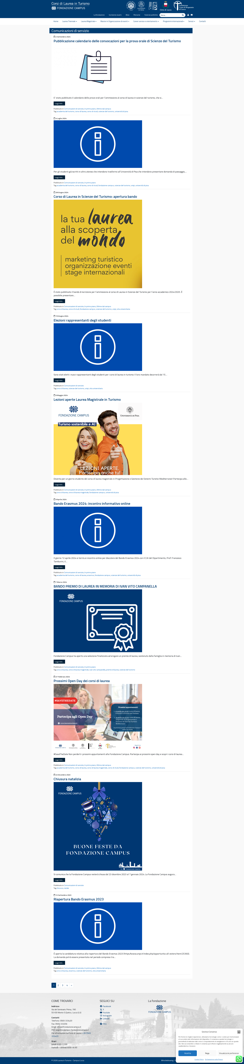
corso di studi (92, 111)
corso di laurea (80, 111)
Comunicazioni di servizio (74, 108)
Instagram (107, 1015)
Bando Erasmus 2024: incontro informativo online (92, 503)
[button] (239, 1032)
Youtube (106, 1012)
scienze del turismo (106, 111)
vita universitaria (123, 309)
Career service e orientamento (145, 21)
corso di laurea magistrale (79, 492)
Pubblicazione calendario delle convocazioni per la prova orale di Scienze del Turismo (117, 41)
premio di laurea (112, 669)
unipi (133, 185)
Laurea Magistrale (88, 21)
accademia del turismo (65, 111)
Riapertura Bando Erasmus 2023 (79, 899)
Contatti (202, 21)
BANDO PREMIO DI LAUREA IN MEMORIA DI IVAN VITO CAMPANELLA (105, 586)
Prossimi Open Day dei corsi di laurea (82, 680)
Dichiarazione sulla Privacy (214, 1059)
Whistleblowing (167, 1060)
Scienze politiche (151, 14)
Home (56, 21)
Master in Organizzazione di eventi (114, 21)
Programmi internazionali (173, 21)
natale (66, 888)
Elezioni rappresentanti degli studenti (82, 320)
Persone (137, 14)
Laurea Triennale (68, 21)
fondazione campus (106, 185)
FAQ (104, 1023)
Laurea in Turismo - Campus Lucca (71, 1060)
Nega (207, 1053)
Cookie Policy (199, 1059)
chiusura (60, 888)
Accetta (187, 1053)
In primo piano (90, 108)
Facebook (106, 1006)
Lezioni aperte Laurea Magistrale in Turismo (87, 399)
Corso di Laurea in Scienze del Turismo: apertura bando (95, 196)
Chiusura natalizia (67, 779)
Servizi (191, 21)
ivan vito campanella (97, 669)
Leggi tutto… (59, 103)
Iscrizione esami (115, 14)
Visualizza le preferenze (229, 1053)
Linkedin (106, 1018)
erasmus (90, 575)
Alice (127, 14)
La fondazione (99, 14)
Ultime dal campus (103, 108)
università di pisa (121, 111)
